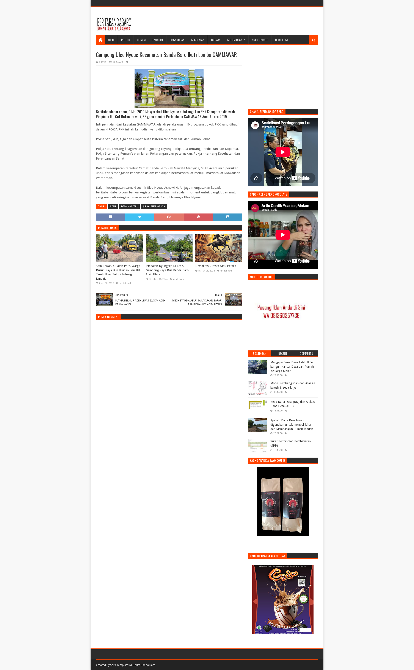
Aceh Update (260, 39)
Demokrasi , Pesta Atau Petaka (215, 266)
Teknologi (281, 39)
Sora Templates (120, 665)
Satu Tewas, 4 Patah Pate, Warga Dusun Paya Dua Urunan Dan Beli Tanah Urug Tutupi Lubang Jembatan (118, 272)
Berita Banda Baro (144, 665)
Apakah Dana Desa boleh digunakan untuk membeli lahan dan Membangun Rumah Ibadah (291, 424)
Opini (111, 39)
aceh (113, 206)
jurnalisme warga (154, 206)
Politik (125, 39)
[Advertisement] (239, 21)
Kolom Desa (234, 39)
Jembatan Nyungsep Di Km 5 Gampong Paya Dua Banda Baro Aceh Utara (167, 270)
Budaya (215, 39)
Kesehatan (197, 39)
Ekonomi (157, 39)
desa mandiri (129, 206)
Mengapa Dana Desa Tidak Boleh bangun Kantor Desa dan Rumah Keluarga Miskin (292, 366)
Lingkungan (177, 39)
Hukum (141, 39)
